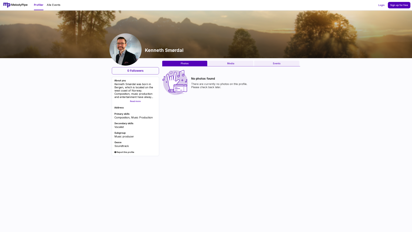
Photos (185, 63)
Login (381, 5)
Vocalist (119, 127)
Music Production (142, 117)
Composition (122, 117)
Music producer (124, 136)
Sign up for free (399, 5)
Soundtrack (121, 146)
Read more (135, 101)
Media (230, 63)
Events (277, 63)
